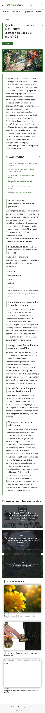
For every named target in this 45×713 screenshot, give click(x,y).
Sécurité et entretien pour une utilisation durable (21, 188)
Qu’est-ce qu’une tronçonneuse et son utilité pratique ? (22, 165)
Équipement (22, 510)
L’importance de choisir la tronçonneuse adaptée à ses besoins (21, 170)
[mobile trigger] (4, 4)
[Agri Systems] (15, 4)
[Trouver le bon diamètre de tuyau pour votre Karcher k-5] (22, 636)
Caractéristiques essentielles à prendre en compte (21, 176)
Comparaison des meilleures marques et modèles (21, 182)
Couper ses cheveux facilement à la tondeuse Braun (21, 691)
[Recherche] (31, 5)
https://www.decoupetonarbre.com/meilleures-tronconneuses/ (23, 240)
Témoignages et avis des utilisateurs (20, 193)
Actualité (8, 43)
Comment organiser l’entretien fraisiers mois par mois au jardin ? (22, 565)
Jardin (22, 562)
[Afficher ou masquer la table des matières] (32, 157)
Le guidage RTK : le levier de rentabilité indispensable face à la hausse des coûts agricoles (22, 515)
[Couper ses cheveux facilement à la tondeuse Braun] (22, 673)
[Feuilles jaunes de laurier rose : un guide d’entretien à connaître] (22, 598)
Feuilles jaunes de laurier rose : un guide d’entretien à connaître (19, 617)
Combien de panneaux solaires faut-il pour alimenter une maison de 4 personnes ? (22, 540)
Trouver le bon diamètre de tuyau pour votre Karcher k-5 (21, 654)
